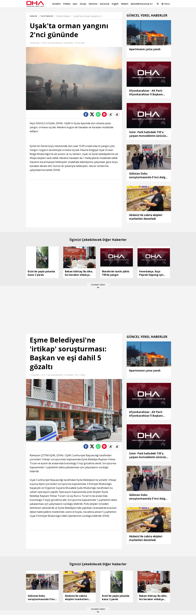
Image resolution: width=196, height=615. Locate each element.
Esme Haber (63, 16)
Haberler (34, 16)
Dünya (83, 3)
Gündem (56, 3)
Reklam (124, 3)
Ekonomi (93, 3)
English (115, 3)
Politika (66, 3)
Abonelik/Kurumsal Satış (143, 3)
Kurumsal (104, 3)
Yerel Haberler (47, 16)
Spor (75, 3)
